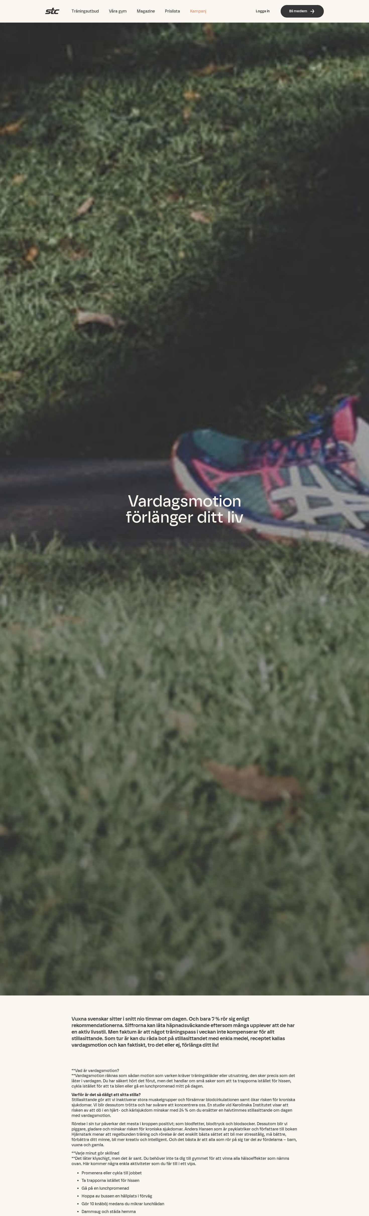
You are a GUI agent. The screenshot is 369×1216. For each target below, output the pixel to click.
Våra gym (118, 11)
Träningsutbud (85, 11)
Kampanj (198, 11)
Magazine (146, 11)
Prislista (172, 11)
